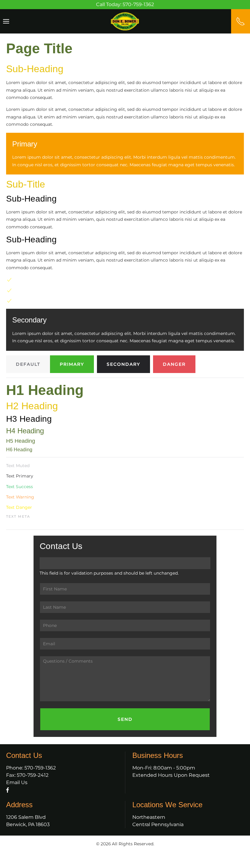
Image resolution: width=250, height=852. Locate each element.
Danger (174, 364)
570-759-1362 (40, 768)
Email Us (16, 782)
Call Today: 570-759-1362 (125, 4)
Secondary (123, 364)
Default (28, 364)
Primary (72, 364)
